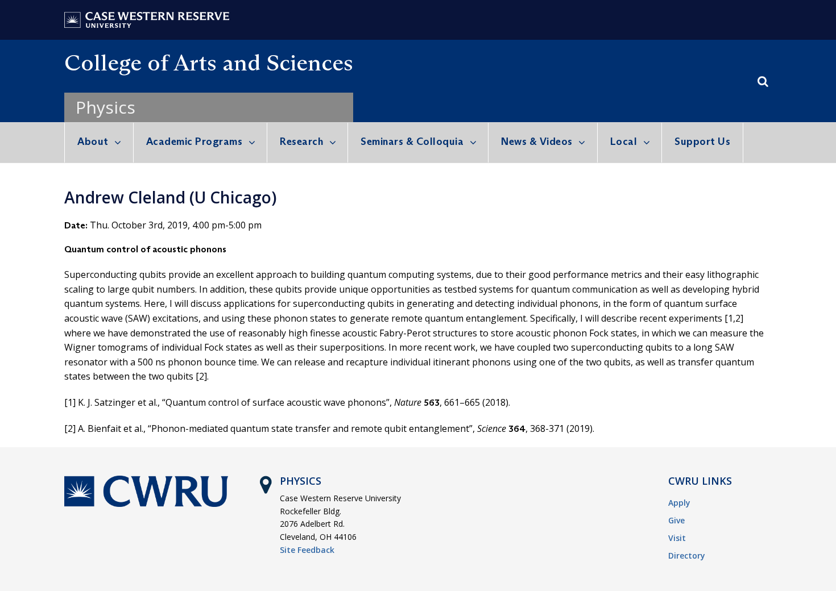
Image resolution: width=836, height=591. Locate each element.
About (93, 141)
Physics (105, 107)
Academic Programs (194, 141)
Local (624, 141)
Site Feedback (307, 549)
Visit (677, 537)
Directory (686, 555)
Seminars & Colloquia (412, 141)
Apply (679, 502)
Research (301, 141)
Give (676, 520)
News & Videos (537, 141)
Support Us (702, 141)
